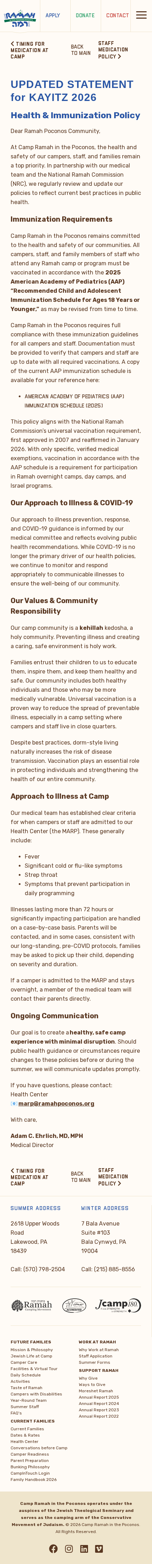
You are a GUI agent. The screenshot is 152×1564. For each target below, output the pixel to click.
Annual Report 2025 (99, 1397)
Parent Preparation (30, 1460)
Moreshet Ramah (96, 1390)
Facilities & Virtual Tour (34, 1368)
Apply (53, 15)
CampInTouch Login (30, 1473)
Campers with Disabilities (36, 1394)
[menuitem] (42, 1376)
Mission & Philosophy (32, 1349)
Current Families (27, 1428)
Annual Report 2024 (99, 1403)
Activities (20, 1381)
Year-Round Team (29, 1400)
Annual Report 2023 (99, 1409)
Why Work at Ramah (99, 1349)
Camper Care (24, 1362)
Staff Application (95, 1356)
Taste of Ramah (26, 1387)
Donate (85, 15)
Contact (117, 15)
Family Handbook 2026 (34, 1479)
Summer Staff (25, 1406)
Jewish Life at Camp (31, 1356)
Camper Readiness (30, 1454)
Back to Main (81, 50)
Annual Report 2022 (99, 1416)
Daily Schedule (26, 1375)
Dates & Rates (25, 1435)
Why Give (88, 1378)
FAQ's (16, 1413)
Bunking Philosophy (30, 1466)
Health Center (25, 1441)
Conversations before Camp (39, 1447)
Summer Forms (94, 1362)
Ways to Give (92, 1384)
